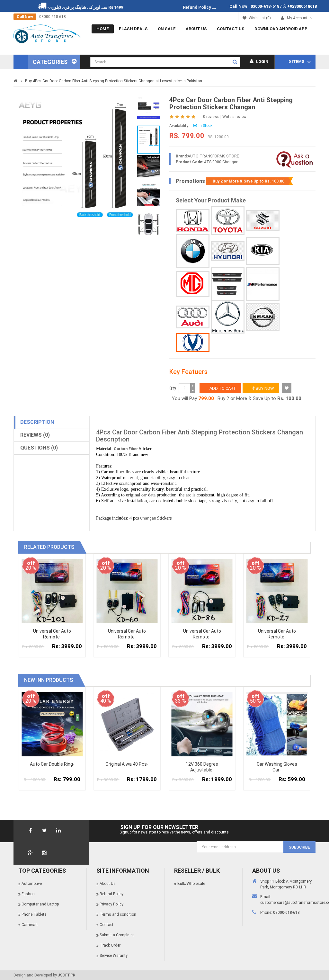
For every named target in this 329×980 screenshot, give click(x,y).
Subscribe (299, 847)
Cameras (30, 924)
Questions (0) (39, 448)
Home (102, 28)
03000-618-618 (265, 6)
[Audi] (192, 317)
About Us (196, 28)
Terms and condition (118, 914)
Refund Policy (216, 7)
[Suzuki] (262, 220)
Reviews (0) (35, 435)
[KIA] (262, 250)
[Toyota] (227, 221)
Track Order (110, 945)
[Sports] (227, 283)
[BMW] (192, 251)
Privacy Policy (111, 904)
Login (261, 61)
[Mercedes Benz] (227, 316)
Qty (172, 388)
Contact (106, 924)
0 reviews (211, 116)
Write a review (234, 116)
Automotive (32, 883)
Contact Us (231, 28)
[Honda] (192, 220)
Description (37, 422)
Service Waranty (114, 955)
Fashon (28, 894)
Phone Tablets (34, 914)
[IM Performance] (262, 284)
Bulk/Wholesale (191, 883)
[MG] (192, 284)
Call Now (25, 16)
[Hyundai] (227, 251)
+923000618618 (302, 6)
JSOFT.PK (66, 975)
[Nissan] (262, 317)
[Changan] (192, 342)
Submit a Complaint (117, 935)
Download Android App (280, 28)
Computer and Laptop (40, 904)
